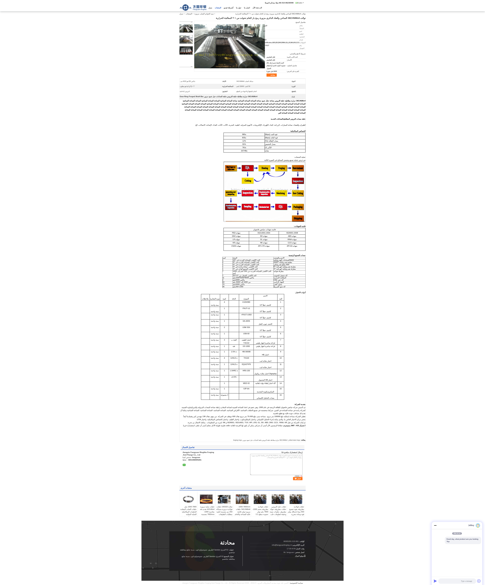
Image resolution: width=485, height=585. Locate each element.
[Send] (435, 581)
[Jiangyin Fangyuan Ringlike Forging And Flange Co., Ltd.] (193, 7)
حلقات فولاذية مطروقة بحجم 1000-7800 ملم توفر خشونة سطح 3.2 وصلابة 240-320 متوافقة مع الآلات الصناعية (260, 514)
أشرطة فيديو (228, 8)
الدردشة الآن (257, 8)
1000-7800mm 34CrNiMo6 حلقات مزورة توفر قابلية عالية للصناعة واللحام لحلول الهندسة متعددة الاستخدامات (242, 513)
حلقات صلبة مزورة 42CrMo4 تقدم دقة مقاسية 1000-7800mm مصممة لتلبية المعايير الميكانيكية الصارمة (207, 513)
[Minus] (435, 525)
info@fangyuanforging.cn (282, 545)
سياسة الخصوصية (296, 583)
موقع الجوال (299, 556)
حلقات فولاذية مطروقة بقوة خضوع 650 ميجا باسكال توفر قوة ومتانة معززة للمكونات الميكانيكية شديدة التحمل (296, 513)
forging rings (237, 440)
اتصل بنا (247, 8)
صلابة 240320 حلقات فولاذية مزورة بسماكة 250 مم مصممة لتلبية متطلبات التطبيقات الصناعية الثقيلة (224, 512)
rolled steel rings (294, 440)
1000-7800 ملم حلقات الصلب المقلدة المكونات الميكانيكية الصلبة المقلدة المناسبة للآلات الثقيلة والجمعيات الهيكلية (188, 513)
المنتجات (218, 8)
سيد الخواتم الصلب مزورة (204, 14)
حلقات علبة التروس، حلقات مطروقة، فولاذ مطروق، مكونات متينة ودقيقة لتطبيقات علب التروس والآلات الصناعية (278, 513)
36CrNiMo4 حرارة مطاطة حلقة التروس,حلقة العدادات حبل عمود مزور (265, 440)
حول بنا (238, 8)
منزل (210, 8)
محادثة (273, 75)
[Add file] (479, 581)
